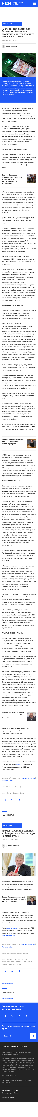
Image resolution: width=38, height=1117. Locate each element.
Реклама (24, 1046)
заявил (18, 764)
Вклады (15, 793)
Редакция (5, 1046)
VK (34, 778)
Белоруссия (27, 962)
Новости (23, 778)
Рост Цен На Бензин (21, 959)
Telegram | (6, 781)
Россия (4, 964)
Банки (9, 793)
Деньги (23, 793)
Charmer (13, 1097)
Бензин (9, 959)
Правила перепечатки (10, 1090)
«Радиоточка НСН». (9, 936)
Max (11, 781)
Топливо (18, 962)
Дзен (30, 778)
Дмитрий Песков (15, 964)
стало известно (12, 928)
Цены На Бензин (8, 962)
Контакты (14, 1046)
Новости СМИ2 (7, 983)
